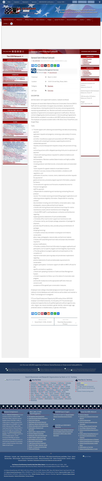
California (61, 383)
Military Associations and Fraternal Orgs (38, 426)
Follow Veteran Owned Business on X (89, 434)
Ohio (32, 395)
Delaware (43, 385)
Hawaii (39, 386)
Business (50, 86)
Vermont (33, 398)
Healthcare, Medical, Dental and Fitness (38, 424)
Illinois (51, 386)
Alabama (33, 383)
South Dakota (46, 397)
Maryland (55, 388)
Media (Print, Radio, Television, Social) (38, 445)
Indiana (56, 386)
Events (82, 19)
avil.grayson (36, 61)
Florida (65, 385)
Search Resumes (87, 59)
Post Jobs (85, 60)
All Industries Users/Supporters (36, 416)
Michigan (33, 390)
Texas (64, 397)
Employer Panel (87, 62)
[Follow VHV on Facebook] (13, 51)
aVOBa (75, 2)
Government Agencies (34, 420)
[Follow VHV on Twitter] (15, 51)
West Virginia (58, 398)
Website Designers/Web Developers (90, 91)
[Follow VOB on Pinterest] (18, 51)
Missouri (58, 390)
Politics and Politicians (34, 449)
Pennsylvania (54, 395)
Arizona (46, 383)
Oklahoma (38, 395)
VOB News (91, 2)
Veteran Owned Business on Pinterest (89, 439)
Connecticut (34, 385)
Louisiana (41, 388)
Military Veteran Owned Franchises (88, 426)
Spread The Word (59, 19)
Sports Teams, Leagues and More (37, 431)
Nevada (40, 391)
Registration (86, 64)
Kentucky (34, 388)
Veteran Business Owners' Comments (29, 456)
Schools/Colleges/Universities (36, 433)
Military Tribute (29, 19)
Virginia (40, 398)
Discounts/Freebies (72, 19)
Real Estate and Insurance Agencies (37, 422)
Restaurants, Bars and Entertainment (38, 435)
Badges (49, 19)
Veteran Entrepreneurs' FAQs (45, 458)
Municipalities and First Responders (37, 439)
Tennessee (56, 397)
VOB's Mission (42, 456)
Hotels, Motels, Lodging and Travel (37, 437)
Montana (66, 390)
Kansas (68, 386)
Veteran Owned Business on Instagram (89, 441)
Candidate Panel (87, 74)
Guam (78, 383)
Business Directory (8, 19)
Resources (19, 19)
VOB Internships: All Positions (88, 96)
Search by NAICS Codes (64, 472)
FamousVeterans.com (9, 162)
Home (4, 2)
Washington (48, 398)
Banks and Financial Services (36, 441)
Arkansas (53, 383)
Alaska (40, 383)
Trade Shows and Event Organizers (37, 443)
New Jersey (62, 391)
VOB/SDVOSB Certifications (46, 2)
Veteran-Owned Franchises (59, 458)
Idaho (45, 386)
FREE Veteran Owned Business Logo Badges (56, 456)
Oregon (46, 395)
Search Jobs (86, 70)
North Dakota (65, 393)
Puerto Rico (80, 385)
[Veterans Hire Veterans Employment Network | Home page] (21, 10)
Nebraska (34, 391)
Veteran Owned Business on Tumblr (89, 449)
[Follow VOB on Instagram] (23, 51)
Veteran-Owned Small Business (13, 472)
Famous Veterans (84, 414)
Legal (18, 456)
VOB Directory (82, 2)
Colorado (68, 383)
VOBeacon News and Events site (14, 79)
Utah (69, 397)
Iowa (62, 386)
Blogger (83, 102)
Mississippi (50, 390)
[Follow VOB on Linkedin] (20, 51)
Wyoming (34, 400)
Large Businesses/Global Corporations (38, 418)
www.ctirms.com (53, 72)
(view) (45, 72)
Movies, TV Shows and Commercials (38, 447)
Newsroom (25, 2)
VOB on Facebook (17, 458)
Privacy (69, 456)
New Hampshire (50, 391)
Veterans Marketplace (85, 420)
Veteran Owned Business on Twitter (29, 458)
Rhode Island (64, 395)
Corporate (16, 2)
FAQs (8, 2)
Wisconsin (68, 398)
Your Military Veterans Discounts (88, 428)
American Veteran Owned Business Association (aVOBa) (13, 134)
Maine (48, 388)
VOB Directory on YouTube (86, 447)
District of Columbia (54, 385)
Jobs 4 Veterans (40, 19)
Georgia (33, 386)
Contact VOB (60, 2)
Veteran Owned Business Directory (12, 70)
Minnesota (41, 390)
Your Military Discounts (19, 117)
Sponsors (34, 2)
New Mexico (35, 393)
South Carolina (35, 397)
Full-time (50, 90)
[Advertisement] (51, 37)
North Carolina (54, 393)
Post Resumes (86, 72)
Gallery (89, 19)
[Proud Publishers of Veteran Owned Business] (87, 456)
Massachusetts (65, 388)
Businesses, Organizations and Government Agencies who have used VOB (44, 460)
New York (44, 393)
